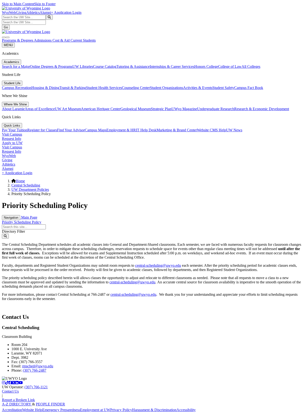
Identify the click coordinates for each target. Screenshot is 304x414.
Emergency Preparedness (61, 410)
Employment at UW (95, 410)
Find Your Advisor (71, 130)
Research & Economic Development (261, 109)
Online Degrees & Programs (51, 66)
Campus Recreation (16, 88)
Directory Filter (13, 231)
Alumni (45, 12)
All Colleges (251, 66)
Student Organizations (166, 88)
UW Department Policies (30, 189)
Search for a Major (16, 66)
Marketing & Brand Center (177, 130)
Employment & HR (121, 130)
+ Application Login (66, 12)
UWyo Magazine (184, 109)
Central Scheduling (25, 185)
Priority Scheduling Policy (21, 222)
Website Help (32, 410)
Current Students (83, 40)
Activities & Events (197, 88)
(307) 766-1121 (36, 387)
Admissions (43, 40)
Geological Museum (135, 109)
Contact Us (10, 391)
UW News (234, 130)
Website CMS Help (211, 130)
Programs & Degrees (18, 40)
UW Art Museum (68, 109)
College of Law (230, 66)
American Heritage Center (100, 109)
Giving (21, 12)
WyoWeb (9, 12)
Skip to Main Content (18, 4)
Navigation (11, 217)
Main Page (28, 217)
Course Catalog (104, 66)
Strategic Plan (161, 109)
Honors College (206, 66)
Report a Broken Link (18, 400)
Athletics (33, 12)
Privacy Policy (121, 410)
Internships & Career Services (172, 66)
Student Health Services (104, 88)
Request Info (11, 139)
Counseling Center (136, 88)
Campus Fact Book (248, 88)
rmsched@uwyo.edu (37, 366)
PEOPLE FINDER (50, 404)
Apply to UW (12, 143)
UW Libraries (82, 66)
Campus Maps (95, 130)
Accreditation (12, 410)
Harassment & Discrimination (154, 410)
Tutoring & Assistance (133, 66)
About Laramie (13, 109)
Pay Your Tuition (14, 130)
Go (6, 27)
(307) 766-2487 (34, 370)
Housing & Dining (45, 88)
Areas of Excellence (40, 109)
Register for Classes (42, 130)
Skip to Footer (45, 4)
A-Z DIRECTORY (17, 404)
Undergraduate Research (215, 109)
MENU (8, 45)
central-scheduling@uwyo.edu (158, 265)
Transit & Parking (72, 88)
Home (20, 181)
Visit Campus (12, 134)
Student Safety (223, 88)
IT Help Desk (146, 130)
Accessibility (186, 410)
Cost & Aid (61, 40)
